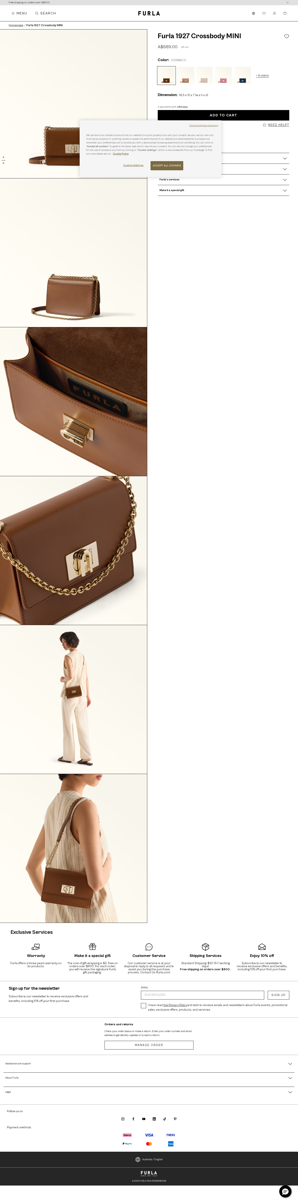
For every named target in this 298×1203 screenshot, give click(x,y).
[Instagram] (122, 1119)
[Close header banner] (287, 2)
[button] (227, 132)
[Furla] (149, 13)
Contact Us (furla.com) (155, 972)
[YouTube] (143, 1119)
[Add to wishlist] (286, 36)
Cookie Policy (121, 153)
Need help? (278, 125)
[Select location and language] (253, 13)
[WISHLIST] (264, 13)
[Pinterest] (175, 1119)
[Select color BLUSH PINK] (224, 75)
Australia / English (152, 1159)
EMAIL (144, 987)
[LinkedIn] (154, 1119)
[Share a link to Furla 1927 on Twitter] (225, 132)
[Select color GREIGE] (185, 75)
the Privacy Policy (175, 1005)
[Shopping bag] (285, 13)
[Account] (274, 13)
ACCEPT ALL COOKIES (167, 165)
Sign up (278, 995)
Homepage (16, 25)
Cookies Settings (133, 165)
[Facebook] (133, 1119)
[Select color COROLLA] (205, 75)
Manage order (149, 1045)
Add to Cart (223, 115)
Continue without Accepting (203, 125)
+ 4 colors (262, 75)
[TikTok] (164, 1119)
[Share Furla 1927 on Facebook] (222, 132)
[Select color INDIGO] (243, 75)
